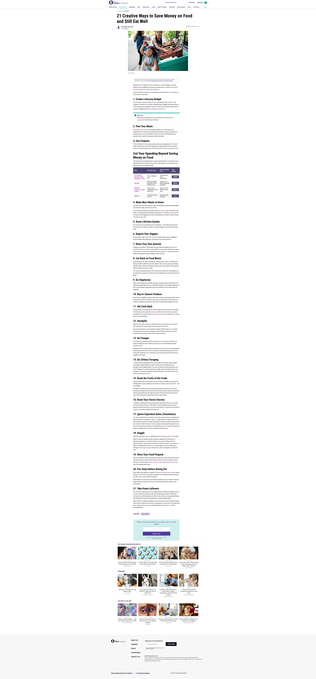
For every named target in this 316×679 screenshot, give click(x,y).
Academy (192, 2)
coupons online (172, 148)
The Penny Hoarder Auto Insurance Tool (139, 176)
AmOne (136, 183)
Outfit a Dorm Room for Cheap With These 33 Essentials (168, 620)
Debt (139, 7)
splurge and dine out (163, 472)
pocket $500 (141, 120)
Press (133, 648)
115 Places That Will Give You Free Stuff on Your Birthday (168, 563)
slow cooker (164, 210)
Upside (136, 196)
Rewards (202, 2)
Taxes (189, 7)
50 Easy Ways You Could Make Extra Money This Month (147, 563)
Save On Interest (175, 183)
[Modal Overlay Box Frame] (156, 530)
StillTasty (159, 460)
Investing (172, 7)
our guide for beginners (157, 109)
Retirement (146, 7)
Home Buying (181, 7)
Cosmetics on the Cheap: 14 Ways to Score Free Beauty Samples (147, 620)
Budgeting (132, 7)
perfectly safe (166, 426)
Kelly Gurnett (128, 27)
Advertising (135, 652)
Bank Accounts (162, 7)
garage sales (166, 436)
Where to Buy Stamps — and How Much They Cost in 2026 (127, 620)
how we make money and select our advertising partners (160, 80)
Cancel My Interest (175, 190)
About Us (134, 640)
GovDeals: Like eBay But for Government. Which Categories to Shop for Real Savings (168, 592)
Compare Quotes (175, 177)
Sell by (153, 419)
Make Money (113, 7)
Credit (153, 7)
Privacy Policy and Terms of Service (121, 673)
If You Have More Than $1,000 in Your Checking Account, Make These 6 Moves (188, 564)
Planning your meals (140, 130)
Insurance (196, 7)
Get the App (175, 196)
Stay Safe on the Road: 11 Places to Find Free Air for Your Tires (148, 591)
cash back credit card (159, 314)
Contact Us (135, 657)
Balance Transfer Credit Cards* (139, 189)
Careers (134, 644)
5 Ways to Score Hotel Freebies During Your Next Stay (188, 591)
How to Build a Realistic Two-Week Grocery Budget (189, 620)
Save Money (123, 7)
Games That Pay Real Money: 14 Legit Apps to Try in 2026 (127, 563)
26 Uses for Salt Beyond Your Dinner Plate (127, 590)
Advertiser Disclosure (171, 2)
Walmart (156, 409)
